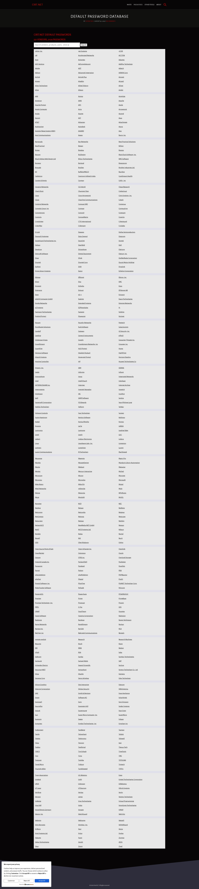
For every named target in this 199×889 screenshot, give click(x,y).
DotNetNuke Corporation (128, 258)
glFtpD (121, 335)
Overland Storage (125, 557)
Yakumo (38, 838)
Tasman (121, 730)
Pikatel (80, 579)
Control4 (38, 217)
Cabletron (38, 176)
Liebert (37, 439)
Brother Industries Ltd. (127, 167)
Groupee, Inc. (123, 344)
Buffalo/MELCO (83, 172)
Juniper (121, 413)
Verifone (38, 792)
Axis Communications (43, 135)
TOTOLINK (122, 760)
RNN (80, 648)
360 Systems (82, 51)
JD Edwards (82, 402)
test (120, 743)
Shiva (37, 674)
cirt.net (37, 4)
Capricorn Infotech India (86, 176)
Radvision (122, 616)
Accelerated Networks (86, 55)
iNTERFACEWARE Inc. (42, 385)
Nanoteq (38, 504)
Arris (80, 109)
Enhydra (81, 286)
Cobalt (121, 200)
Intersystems (39, 389)
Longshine (82, 448)
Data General (83, 236)
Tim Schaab (82, 751)
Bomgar (38, 163)
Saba (120, 652)
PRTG (37, 607)
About (158, 4)
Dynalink (122, 267)
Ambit (121, 90)
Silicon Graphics (40, 685)
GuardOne (38, 348)
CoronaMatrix (83, 217)
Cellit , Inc (122, 180)
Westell (121, 820)
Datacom (122, 236)
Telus (37, 743)
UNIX (37, 784)
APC (79, 105)
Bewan (80, 146)
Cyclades (122, 226)
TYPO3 (121, 769)
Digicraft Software (41, 254)
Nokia (80, 534)
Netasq (80, 508)
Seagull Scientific (84, 665)
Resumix (38, 644)
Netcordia (81, 512)
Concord (81, 213)
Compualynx (123, 208)
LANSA (121, 426)
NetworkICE (39, 525)
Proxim (121, 603)
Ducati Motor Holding (126, 262)
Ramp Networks (41, 624)
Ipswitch (122, 389)
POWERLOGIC (123, 594)
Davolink (81, 241)
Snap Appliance (124, 693)
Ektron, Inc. (123, 277)
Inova (80, 376)
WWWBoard (123, 825)
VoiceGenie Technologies (127, 805)
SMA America (123, 689)
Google (80, 340)
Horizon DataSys (125, 357)
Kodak (37, 422)
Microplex (81, 480)
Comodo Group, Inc (42, 208)
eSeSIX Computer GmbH (44, 299)
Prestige (38, 598)
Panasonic (38, 566)
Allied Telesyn (83, 86)
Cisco (37, 195)
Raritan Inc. (39, 629)
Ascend (121, 114)
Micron (80, 476)
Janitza (121, 398)
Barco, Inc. (122, 135)
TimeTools (122, 751)
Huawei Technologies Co (127, 361)
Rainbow (81, 620)
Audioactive (39, 127)
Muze (37, 497)
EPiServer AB (123, 290)
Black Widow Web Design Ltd (45, 159)
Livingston (122, 443)
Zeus (37, 846)
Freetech (122, 323)
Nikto (129, 4)
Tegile (37, 734)
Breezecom (123, 163)
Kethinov (122, 417)
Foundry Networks (84, 323)
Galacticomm (123, 327)
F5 (119, 307)
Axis (120, 131)
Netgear (122, 512)
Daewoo (81, 232)
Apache (121, 101)
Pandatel (81, 566)
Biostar (121, 150)
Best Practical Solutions (127, 142)
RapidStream (82, 624)
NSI (79, 538)
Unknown (81, 784)
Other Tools (149, 4)
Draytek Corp (83, 262)
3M (36, 55)
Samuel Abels (83, 661)
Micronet (122, 476)
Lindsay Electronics (85, 439)
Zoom (80, 846)
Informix (81, 372)
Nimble (38, 534)
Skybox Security (83, 689)
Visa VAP (38, 805)
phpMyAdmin (83, 575)
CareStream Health (125, 176)
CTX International (84, 221)
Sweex (80, 719)
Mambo (38, 463)
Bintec (37, 150)
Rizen (121, 644)
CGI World (82, 187)
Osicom (38, 557)
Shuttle (81, 674)
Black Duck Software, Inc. (127, 154)
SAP (120, 661)
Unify (80, 779)
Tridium (81, 764)
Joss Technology (84, 413)
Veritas (80, 792)
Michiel (121, 471)
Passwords (138, 4)
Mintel (121, 484)
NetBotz (122, 508)
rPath (37, 652)
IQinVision (38, 394)
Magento (81, 458)
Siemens (122, 674)
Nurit (121, 538)
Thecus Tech (123, 747)
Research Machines (125, 639)
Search (83, 45)
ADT (79, 68)
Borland (81, 163)
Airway (37, 81)
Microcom (38, 476)
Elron (37, 282)
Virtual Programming (126, 801)
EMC (120, 282)
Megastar (122, 467)
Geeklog (38, 335)
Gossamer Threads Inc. (127, 340)
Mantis (37, 467)
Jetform (81, 407)
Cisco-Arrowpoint (84, 195)
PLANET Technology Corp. (128, 583)
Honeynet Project (84, 357)
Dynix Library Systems (42, 271)
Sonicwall (38, 702)
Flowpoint (81, 316)
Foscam (37, 323)
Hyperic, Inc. (39, 368)
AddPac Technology (126, 64)
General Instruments (85, 335)
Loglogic (38, 448)
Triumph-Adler (40, 769)
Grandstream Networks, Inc (88, 344)
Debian (37, 245)
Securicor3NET (40, 670)
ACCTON (122, 55)
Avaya (121, 127)
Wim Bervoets (40, 825)
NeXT (37, 529)
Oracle (121, 553)
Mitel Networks (40, 488)
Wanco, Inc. (39, 814)
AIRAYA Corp (123, 73)
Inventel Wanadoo (84, 389)
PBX (120, 570)
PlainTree (81, 583)
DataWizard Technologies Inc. (45, 241)
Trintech (122, 764)
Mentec (37, 471)
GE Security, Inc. (124, 331)
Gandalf (38, 331)
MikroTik (81, 484)
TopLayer (38, 760)
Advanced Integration (86, 73)
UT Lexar (38, 788)
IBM (79, 368)
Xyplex (121, 833)
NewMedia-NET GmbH (86, 525)
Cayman (81, 180)
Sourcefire (38, 706)
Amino (80, 96)
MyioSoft (81, 497)
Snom (37, 697)
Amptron (38, 101)
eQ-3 (80, 295)
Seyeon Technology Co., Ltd (128, 670)
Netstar (81, 521)
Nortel (121, 534)
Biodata (81, 150)
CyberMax (38, 226)
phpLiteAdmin (40, 575)
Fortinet (121, 316)
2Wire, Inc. (38, 51)
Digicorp (122, 249)
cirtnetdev (89, 21)
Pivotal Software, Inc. (42, 583)
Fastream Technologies (43, 312)
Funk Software (83, 327)
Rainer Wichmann (125, 620)
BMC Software (124, 159)
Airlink (37, 77)
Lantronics (39, 430)
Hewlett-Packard (84, 353)
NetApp (38, 508)
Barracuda (38, 142)
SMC (36, 693)
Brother (81, 167)
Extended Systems (84, 303)
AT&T (37, 122)
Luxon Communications (43, 452)
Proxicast (81, 603)
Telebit (121, 734)
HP (79, 361)
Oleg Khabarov (83, 542)
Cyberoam (82, 226)
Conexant (122, 213)
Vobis (80, 805)
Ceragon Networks (41, 187)
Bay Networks (83, 142)
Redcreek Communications (87, 633)
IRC (79, 394)
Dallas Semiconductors (127, 232)
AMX (80, 101)
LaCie (80, 426)
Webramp (81, 820)
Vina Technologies (84, 801)
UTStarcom (82, 788)
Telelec (37, 738)
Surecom (38, 719)
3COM (121, 51)
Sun (36, 715)
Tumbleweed (82, 769)
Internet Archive (124, 385)
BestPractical (40, 146)
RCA (120, 629)
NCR (79, 504)
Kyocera (38, 426)
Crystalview (39, 221)
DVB (79, 267)
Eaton (80, 271)
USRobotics (123, 784)
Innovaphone (40, 376)
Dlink (80, 258)
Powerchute (82, 594)
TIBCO (37, 751)
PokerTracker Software (43, 588)
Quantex (122, 611)
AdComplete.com (84, 64)
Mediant (81, 467)
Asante (80, 114)
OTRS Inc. (81, 557)
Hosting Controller (42, 361)
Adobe (37, 68)
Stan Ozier (122, 711)
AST (79, 118)
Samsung (38, 661)
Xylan (80, 833)
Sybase (121, 719)
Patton (80, 570)
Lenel (37, 435)
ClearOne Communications (87, 200)
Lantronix (81, 430)
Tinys (80, 756)
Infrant (121, 372)
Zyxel (120, 846)
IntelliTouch (82, 381)
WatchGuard (82, 814)
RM (36, 648)
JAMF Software (83, 398)
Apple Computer (41, 109)
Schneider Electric (41, 665)
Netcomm (38, 512)
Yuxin (80, 838)
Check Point (39, 191)
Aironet (121, 77)
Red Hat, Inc (39, 633)
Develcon (38, 249)
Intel (37, 381)
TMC (120, 756)
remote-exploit (40, 639)
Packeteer (122, 562)
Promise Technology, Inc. (44, 603)
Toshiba (81, 760)
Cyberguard (123, 221)
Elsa (79, 282)
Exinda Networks (41, 303)
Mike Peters (39, 484)
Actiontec (81, 60)
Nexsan (121, 525)
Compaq (81, 208)
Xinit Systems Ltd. (41, 833)
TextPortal (82, 747)
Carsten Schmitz (41, 180)
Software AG (82, 697)
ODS (36, 542)
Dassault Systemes (42, 236)
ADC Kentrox (39, 64)
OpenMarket (39, 553)
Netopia (81, 516)
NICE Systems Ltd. (84, 529)
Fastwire (81, 312)
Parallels (122, 566)
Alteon (80, 90)
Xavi (79, 829)
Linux (37, 443)
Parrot (37, 570)
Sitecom (121, 685)
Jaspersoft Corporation (43, 402)
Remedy (121, 633)
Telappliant (82, 734)
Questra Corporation (85, 616)
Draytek (38, 262)
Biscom (37, 154)
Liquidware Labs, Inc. (85, 443)
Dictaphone (82, 249)
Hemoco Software (41, 353)
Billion (121, 146)
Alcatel (121, 81)
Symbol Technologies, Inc (87, 723)
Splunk (37, 711)
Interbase (122, 381)
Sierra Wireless (83, 678)
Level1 (80, 435)
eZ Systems (39, 307)
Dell (120, 245)
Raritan (121, 624)
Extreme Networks (125, 303)
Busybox (122, 172)
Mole (120, 488)
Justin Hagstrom (41, 417)
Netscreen (38, 521)
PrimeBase (122, 598)
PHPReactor (123, 575)
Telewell (122, 738)
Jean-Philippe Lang (125, 402)
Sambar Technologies (126, 657)
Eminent (38, 286)
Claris (37, 200)
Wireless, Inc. (83, 825)
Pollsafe (81, 588)
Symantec (38, 723)
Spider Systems (124, 706)
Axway (80, 135)
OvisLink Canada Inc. (42, 562)
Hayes (121, 348)
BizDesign (82, 154)
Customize (11, 881)
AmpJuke (122, 96)
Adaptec (122, 60)
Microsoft (122, 480)
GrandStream (40, 344)
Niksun (121, 529)
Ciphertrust (123, 191)
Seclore (121, 665)
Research (81, 639)
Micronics (38, 480)
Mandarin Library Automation (129, 463)
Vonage (81, 810)
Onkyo (121, 542)
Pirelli (121, 579)
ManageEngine (83, 463)
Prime (80, 598)
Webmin (38, 820)
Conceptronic (40, 213)
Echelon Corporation (126, 271)
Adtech (121, 68)
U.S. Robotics (82, 775)
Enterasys (38, 290)
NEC (120, 504)
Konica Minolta (83, 422)
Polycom (122, 588)
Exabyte (81, 299)
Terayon (81, 743)
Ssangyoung (82, 711)
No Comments (110, 21)
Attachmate (123, 122)
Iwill (36, 398)
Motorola (81, 493)
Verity (121, 792)
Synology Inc (123, 723)
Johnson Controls (41, 413)
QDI (120, 607)
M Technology (83, 452)
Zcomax (121, 838)
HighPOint (122, 353)
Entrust (81, 290)
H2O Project (82, 348)
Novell (37, 538)
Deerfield (81, 245)
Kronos (121, 422)
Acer (36, 60)
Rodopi (121, 648)
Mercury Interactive (85, 471)
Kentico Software (84, 417)
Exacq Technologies (125, 299)
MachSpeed (123, 452)
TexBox (37, 747)
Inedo (37, 372)
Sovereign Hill (83, 706)
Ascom (37, 118)
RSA (79, 652)
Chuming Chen (83, 191)
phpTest (38, 579)
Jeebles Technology (42, 407)
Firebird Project (40, 316)
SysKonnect (39, 730)
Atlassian (81, 122)
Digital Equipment (84, 254)
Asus (120, 118)
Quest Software (40, 616)
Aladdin (81, 81)
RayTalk (81, 629)
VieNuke (38, 801)
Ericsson (122, 295)
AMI (36, 96)
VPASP (121, 810)
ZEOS (120, 842)
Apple (121, 105)
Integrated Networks (126, 376)
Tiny (36, 756)
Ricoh (80, 644)
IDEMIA (121, 368)
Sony (80, 702)
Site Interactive (83, 685)
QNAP (37, 611)
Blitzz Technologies (85, 159)
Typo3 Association (41, 775)
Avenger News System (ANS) (45, 131)
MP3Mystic (122, 493)
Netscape (122, 516)
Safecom (38, 657)
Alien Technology (41, 86)
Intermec (81, 385)
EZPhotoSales (83, 307)
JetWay (121, 407)
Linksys (121, 439)
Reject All (27, 881)
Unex (120, 775)
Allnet (121, 86)
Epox (37, 295)
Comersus (122, 204)
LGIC (120, 435)
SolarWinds (123, 697)
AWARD (81, 131)
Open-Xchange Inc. (85, 549)
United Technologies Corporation (130, 779)
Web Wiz (122, 814)
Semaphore (82, 670)
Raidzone (38, 620)
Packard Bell (82, 562)
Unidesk (38, 779)
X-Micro (38, 829)
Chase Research (124, 187)
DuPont (38, 267)
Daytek (121, 241)
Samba (80, 657)
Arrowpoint (123, 109)
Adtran (37, 73)
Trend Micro (39, 764)
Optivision (82, 553)
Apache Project (40, 105)
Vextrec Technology (126, 797)
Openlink (122, 549)
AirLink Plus (82, 77)
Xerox (121, 829)
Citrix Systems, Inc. (125, 195)
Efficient (81, 277)
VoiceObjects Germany (43, 810)
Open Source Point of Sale (44, 549)
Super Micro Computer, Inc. (87, 715)
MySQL (121, 497)
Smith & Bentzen (84, 693)
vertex (80, 797)
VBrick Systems (124, 788)
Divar (37, 258)
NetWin (121, 521)
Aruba (37, 114)
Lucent (121, 448)
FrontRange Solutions (42, 327)
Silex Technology (125, 678)
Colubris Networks (41, 204)
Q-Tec (80, 607)
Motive (37, 493)
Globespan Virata (41, 340)
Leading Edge (123, 430)
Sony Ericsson (123, 702)
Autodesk (81, 127)
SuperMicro (123, 715)
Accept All (42, 881)
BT (36, 172)
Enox (120, 286)
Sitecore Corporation (42, 689)
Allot (37, 90)
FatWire (121, 312)
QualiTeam (82, 611)
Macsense (38, 458)
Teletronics (82, 738)
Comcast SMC (83, 204)
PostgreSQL (39, 594)
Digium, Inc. (123, 254)
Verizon (38, 797)
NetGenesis (39, 516)
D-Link (37, 232)
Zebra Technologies (42, 842)
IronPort (122, 394)
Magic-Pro (122, 458)
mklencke (81, 488)
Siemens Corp (40, 678)
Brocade (38, 167)
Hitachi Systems (41, 357)
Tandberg (81, 730)
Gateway (81, 331)
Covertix (121, 217)
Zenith (80, 842)
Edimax (37, 277)
